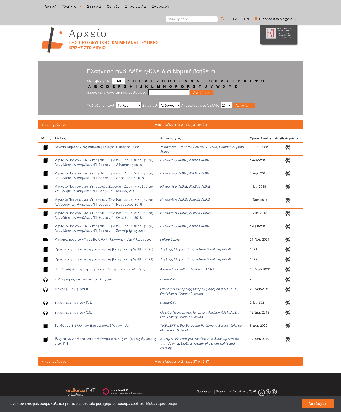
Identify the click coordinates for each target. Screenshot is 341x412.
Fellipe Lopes (170, 239)
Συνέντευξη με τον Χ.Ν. (73, 312)
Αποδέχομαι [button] (318, 404)
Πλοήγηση (70, 6)
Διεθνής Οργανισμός (177, 249)
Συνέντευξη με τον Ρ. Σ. (74, 302)
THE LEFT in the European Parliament (188, 325)
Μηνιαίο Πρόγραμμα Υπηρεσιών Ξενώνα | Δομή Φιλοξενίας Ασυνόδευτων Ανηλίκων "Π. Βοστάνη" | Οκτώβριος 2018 (104, 215)
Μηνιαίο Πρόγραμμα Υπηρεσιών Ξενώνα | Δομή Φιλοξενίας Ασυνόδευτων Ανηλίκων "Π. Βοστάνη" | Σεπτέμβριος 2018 (104, 228)
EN (246, 18)
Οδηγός (113, 6)
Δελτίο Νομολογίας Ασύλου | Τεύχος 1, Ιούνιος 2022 (97, 146)
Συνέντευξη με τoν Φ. (72, 289)
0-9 (118, 81)
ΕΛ (235, 18)
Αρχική (50, 6)
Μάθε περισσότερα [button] (161, 404)
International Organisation (215, 249)
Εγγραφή (160, 6)
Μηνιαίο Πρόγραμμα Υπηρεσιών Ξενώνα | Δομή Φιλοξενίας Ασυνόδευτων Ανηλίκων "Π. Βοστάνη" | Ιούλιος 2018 (104, 188)
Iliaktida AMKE (199, 160)
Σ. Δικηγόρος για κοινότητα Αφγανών (85, 279)
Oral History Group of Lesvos (181, 293)
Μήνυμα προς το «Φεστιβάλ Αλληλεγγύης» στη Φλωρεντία (103, 239)
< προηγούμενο (54, 124)
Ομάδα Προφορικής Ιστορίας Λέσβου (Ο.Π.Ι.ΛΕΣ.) (199, 289)
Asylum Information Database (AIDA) (187, 269)
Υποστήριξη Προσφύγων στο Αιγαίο (188, 146)
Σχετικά (94, 6)
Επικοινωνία (135, 6)
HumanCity (168, 279)
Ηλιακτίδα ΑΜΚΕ (173, 160)
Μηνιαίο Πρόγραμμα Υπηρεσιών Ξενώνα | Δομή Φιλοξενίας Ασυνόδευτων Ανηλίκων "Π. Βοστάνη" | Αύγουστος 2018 (104, 162)
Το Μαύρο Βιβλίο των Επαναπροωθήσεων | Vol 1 (93, 325)
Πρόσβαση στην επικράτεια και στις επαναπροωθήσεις (100, 269)
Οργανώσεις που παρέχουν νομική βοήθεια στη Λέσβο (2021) (104, 249)
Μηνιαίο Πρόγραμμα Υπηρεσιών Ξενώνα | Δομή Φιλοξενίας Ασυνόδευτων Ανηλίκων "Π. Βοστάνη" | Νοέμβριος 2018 (104, 201)
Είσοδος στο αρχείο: (276, 18)
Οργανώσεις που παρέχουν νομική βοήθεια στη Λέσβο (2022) (104, 259)
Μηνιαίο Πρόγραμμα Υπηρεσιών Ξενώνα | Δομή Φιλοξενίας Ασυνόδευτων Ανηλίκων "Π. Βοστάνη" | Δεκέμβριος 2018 (104, 175)
